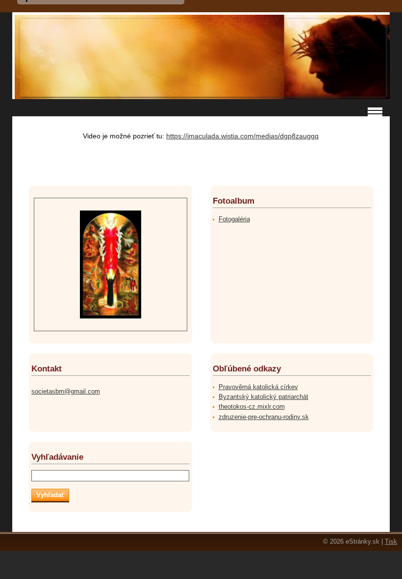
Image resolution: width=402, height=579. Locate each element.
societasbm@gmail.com (65, 391)
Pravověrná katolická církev (258, 387)
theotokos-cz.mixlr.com (252, 406)
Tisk (391, 541)
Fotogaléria (234, 219)
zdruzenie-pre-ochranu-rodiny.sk (264, 417)
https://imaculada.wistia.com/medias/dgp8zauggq (242, 136)
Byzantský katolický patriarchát (263, 396)
